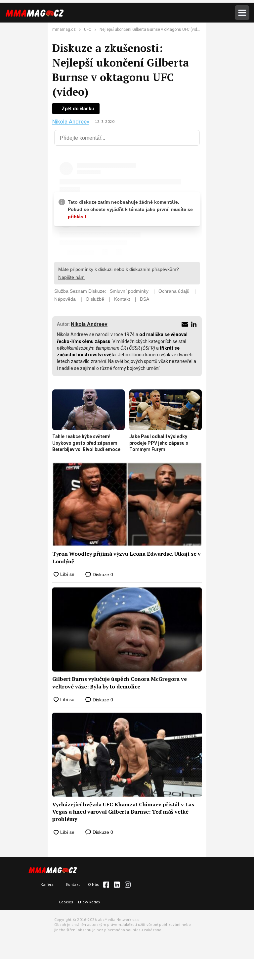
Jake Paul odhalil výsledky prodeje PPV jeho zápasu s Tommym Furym (158, 443)
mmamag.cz (64, 29)
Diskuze (102, 574)
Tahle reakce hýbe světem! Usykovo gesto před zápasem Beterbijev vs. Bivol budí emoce (86, 443)
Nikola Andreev (70, 122)
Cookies (66, 901)
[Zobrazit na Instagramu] (128, 884)
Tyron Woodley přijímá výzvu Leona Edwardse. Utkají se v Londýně (126, 557)
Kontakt (73, 884)
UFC (87, 29)
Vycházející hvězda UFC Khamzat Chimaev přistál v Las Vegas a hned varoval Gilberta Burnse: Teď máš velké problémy (123, 812)
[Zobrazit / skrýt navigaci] (242, 12)
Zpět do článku (78, 108)
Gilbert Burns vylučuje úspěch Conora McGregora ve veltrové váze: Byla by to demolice (119, 682)
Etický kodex (89, 901)
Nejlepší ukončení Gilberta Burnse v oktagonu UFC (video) (151, 29)
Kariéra (47, 884)
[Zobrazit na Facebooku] (106, 884)
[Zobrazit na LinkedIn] (117, 884)
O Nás (93, 884)
